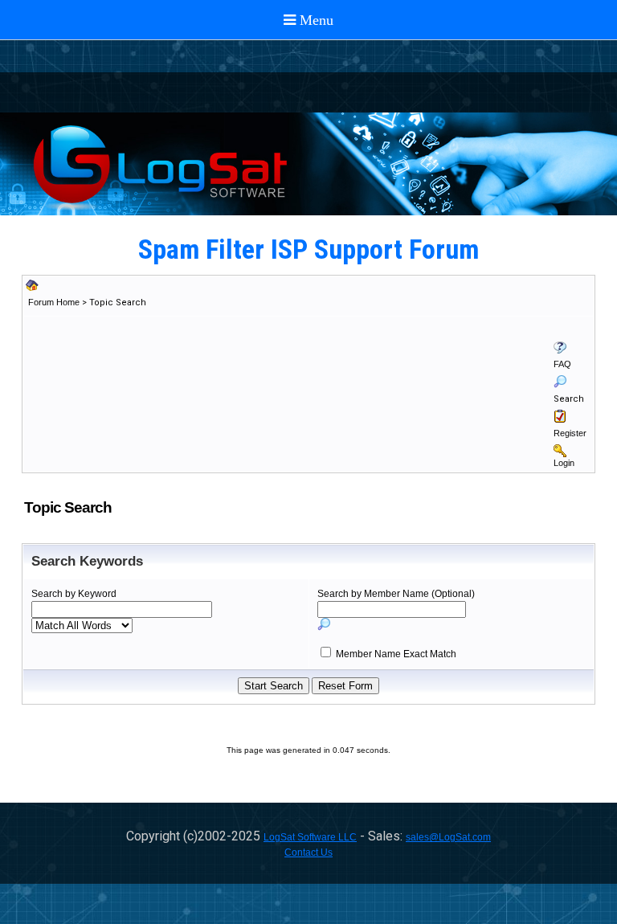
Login (564, 463)
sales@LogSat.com (448, 837)
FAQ (562, 364)
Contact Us (308, 852)
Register (570, 433)
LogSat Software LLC (310, 837)
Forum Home (54, 302)
